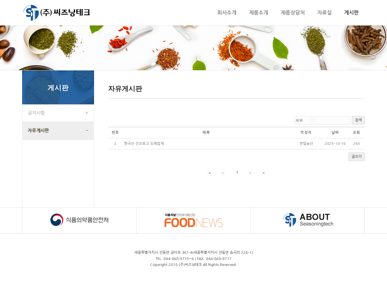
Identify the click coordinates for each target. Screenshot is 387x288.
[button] (210, 173)
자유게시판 (38, 130)
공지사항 (36, 113)
